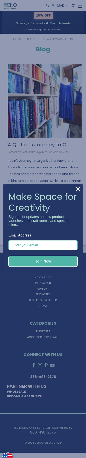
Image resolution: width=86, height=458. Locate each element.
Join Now (43, 261)
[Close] (78, 189)
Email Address (19, 235)
